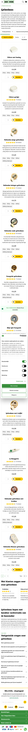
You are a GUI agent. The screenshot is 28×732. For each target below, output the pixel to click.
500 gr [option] (8, 72)
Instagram (21, 707)
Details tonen (19, 381)
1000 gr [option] (17, 72)
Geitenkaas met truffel (14, 413)
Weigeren (14, 395)
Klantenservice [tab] (5, 719)
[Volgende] (7, 576)
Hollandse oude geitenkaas (14, 231)
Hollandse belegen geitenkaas (14, 185)
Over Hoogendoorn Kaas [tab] (8, 715)
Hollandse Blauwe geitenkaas (14, 547)
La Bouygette (14, 459)
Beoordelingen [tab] (5, 712)
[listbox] (14, 72)
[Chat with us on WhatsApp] (25, 729)
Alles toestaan (14, 385)
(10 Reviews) (18, 142)
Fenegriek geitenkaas (14, 276)
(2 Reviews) (18, 416)
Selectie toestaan (14, 390)
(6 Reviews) (18, 330)
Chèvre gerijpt (14, 97)
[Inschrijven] (24, 702)
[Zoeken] (23, 2)
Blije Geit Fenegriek (14, 328)
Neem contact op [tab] (6, 723)
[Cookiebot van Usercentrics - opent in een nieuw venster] (20, 336)
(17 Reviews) (18, 188)
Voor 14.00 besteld (11, 307)
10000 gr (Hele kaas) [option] (7, 161)
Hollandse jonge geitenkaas (14, 140)
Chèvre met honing (14, 57)
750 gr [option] (12, 72)
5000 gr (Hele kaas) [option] (7, 434)
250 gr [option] (4, 72)
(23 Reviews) (18, 233)
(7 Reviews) (18, 99)
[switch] (24, 366)
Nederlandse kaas (6, 5)
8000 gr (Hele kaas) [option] (7, 297)
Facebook (10, 707)
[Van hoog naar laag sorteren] (24, 37)
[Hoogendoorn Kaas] (9, 2)
